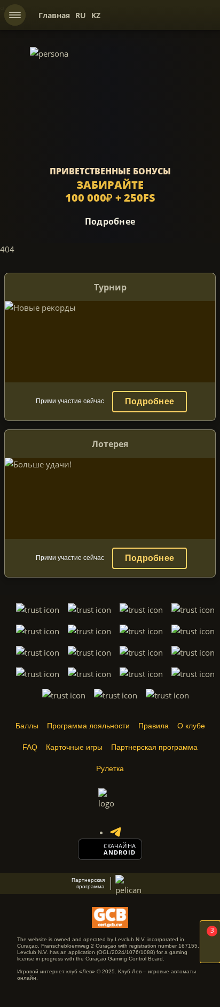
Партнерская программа (154, 747)
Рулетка (110, 768)
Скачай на (120, 846)
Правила (153, 725)
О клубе (191, 725)
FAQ (29, 747)
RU (80, 15)
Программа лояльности (88, 725)
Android (120, 852)
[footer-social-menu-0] (115, 832)
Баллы (26, 725)
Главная (54, 15)
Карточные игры (74, 747)
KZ (95, 15)
